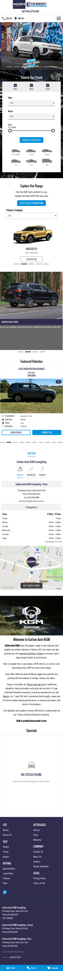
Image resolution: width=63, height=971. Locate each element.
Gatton (31, 453)
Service (36, 830)
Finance (6, 878)
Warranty (37, 839)
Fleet (5, 883)
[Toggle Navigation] (59, 18)
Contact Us (47, 432)
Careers (36, 861)
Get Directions (31, 585)
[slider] (10, 130)
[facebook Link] (5, 892)
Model (10, 111)
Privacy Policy (39, 878)
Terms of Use (39, 883)
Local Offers (8, 873)
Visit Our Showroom (31, 203)
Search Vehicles (31, 140)
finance (40, 653)
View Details (16, 432)
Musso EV (7, 834)
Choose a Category (14, 210)
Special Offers (9, 868)
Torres (5, 851)
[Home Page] (30, 4)
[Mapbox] (7, 587)
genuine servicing (28, 653)
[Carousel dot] (9, 66)
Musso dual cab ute (35, 684)
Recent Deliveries (41, 866)
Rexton (6, 696)
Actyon (6, 856)
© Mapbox (58, 588)
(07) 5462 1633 (34, 493)
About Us (37, 856)
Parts (35, 834)
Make (10, 97)
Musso (5, 830)
